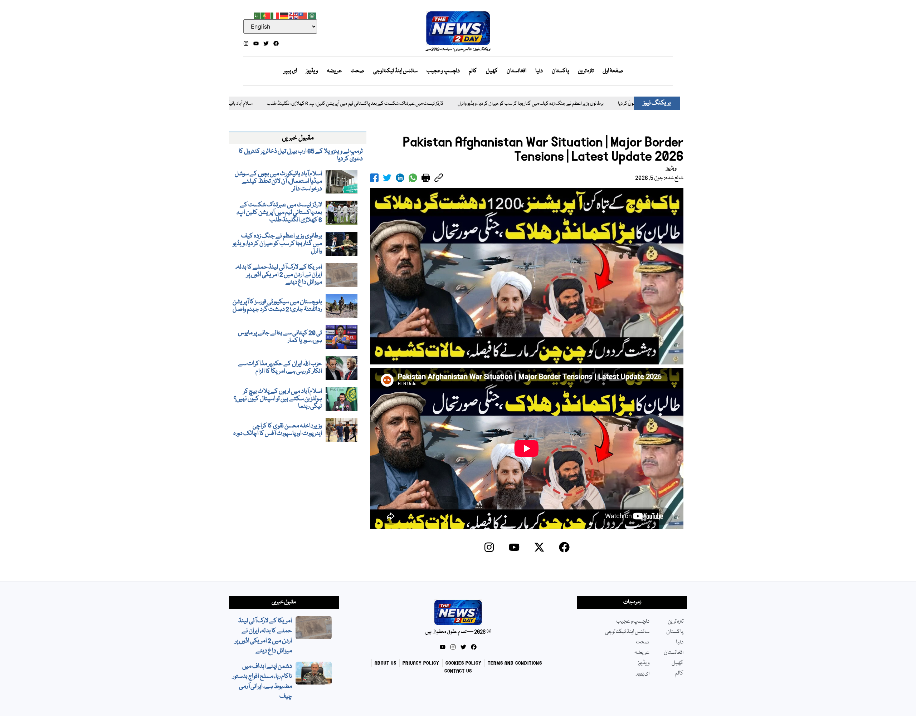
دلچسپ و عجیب (443, 71)
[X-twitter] (539, 547)
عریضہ (334, 71)
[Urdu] (256, 15)
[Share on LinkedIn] (400, 177)
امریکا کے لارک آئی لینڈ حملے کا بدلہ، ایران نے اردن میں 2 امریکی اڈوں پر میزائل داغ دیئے (263, 636)
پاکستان (560, 71)
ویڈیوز (312, 71)
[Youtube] (256, 43)
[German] (284, 15)
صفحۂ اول (613, 71)
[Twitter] (266, 43)
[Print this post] (426, 177)
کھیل (492, 71)
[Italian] (275, 15)
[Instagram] (246, 43)
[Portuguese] (266, 15)
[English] (293, 15)
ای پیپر (290, 71)
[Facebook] (276, 43)
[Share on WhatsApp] (413, 177)
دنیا (539, 71)
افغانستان (516, 71)
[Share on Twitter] (387, 177)
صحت (357, 71)
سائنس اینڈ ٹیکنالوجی (395, 71)
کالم (473, 71)
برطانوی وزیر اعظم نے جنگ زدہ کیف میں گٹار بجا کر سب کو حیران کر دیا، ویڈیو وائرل (490, 103)
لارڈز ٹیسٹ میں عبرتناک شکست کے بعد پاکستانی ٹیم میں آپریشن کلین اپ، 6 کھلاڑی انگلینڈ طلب (314, 103)
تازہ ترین (586, 71)
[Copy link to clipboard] (438, 177)
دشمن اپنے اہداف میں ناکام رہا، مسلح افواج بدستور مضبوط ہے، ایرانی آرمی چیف (262, 681)
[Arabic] (312, 15)
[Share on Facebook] (374, 177)
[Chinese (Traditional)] (303, 15)
